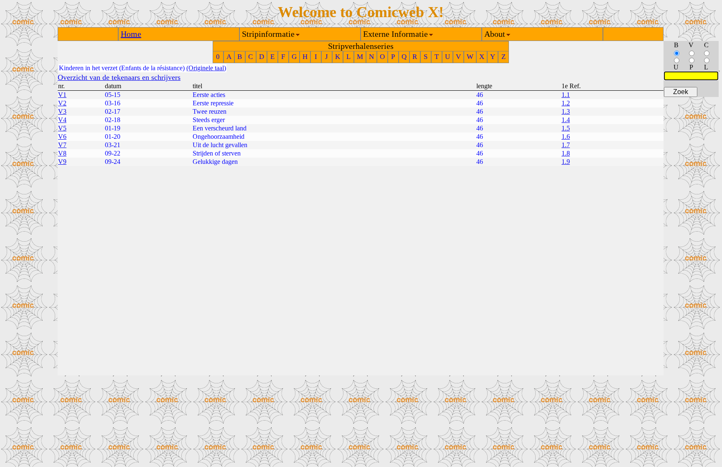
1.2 (566, 103)
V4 (62, 119)
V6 (62, 136)
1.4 (566, 119)
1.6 (566, 136)
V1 (62, 94)
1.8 (566, 153)
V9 (62, 161)
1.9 (566, 161)
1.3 (566, 111)
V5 (62, 128)
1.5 (566, 128)
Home (131, 33)
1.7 (566, 144)
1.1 (566, 94)
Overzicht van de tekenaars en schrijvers (119, 77)
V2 (62, 103)
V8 (62, 153)
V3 (62, 111)
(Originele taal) (206, 67)
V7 (62, 144)
